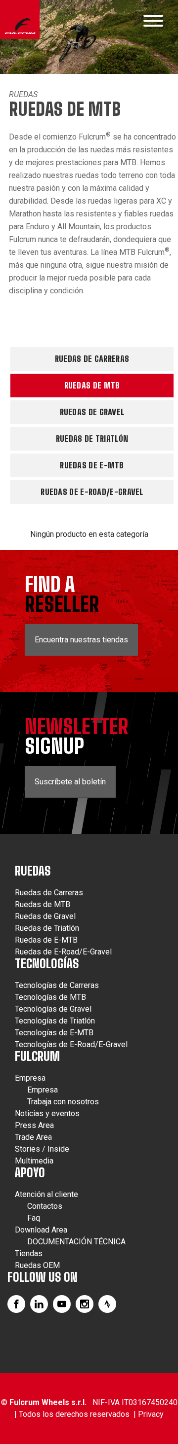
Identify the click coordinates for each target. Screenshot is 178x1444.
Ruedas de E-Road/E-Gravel (92, 491)
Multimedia (34, 1160)
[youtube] (62, 1304)
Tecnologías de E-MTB (54, 1032)
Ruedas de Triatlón (92, 438)
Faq (33, 1218)
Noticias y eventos (47, 1113)
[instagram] (84, 1304)
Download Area (41, 1229)
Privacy (151, 1414)
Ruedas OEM (37, 1265)
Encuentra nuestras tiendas (81, 639)
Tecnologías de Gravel (53, 1009)
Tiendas (29, 1253)
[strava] (107, 1304)
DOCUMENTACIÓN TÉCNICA (76, 1241)
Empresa (30, 1078)
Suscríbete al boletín (70, 781)
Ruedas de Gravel (92, 412)
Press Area (34, 1125)
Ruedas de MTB (92, 385)
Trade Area (33, 1137)
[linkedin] (39, 1304)
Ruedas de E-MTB (92, 465)
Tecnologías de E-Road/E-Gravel (71, 1044)
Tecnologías (47, 963)
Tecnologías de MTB (50, 997)
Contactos (44, 1206)
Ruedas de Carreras (92, 358)
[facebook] (16, 1304)
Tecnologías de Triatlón (55, 1020)
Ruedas (23, 94)
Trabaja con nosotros (63, 1101)
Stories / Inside (42, 1149)
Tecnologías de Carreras (57, 985)
